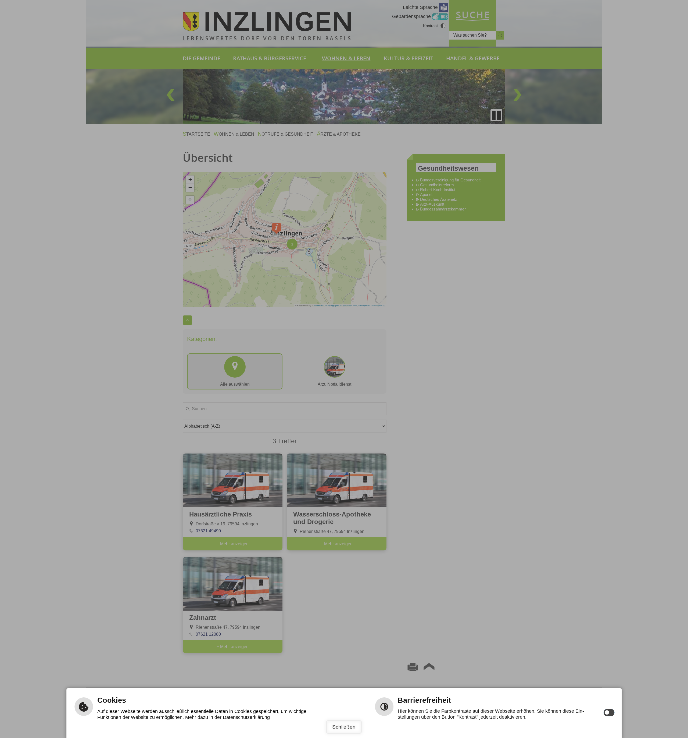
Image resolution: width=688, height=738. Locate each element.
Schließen (344, 727)
